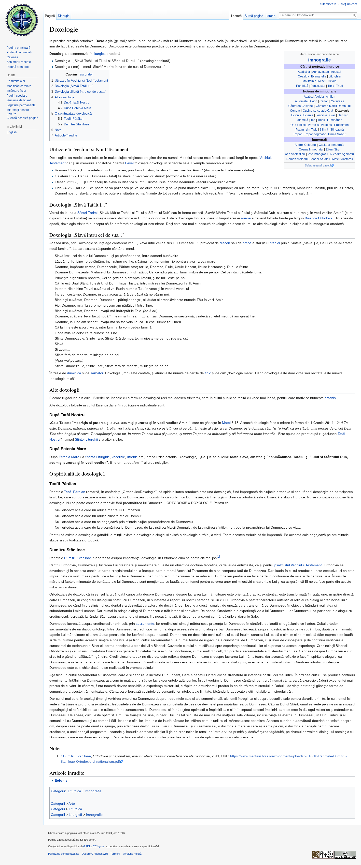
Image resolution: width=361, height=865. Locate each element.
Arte (72, 803)
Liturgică (74, 791)
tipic (208, 373)
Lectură (236, 16)
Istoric (270, 16)
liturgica (100, 54)
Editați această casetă (318, 165)
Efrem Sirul (333, 149)
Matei (226, 423)
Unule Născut (337, 134)
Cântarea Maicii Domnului (333, 106)
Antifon (330, 96)
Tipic (331, 86)
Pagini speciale (17, 95)
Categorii (58, 791)
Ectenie (308, 115)
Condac (295, 110)
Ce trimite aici (16, 81)
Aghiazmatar (320, 72)
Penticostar (317, 86)
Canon (324, 101)
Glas (332, 115)
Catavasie (337, 101)
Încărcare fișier (16, 90)
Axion (313, 101)
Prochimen (341, 125)
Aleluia (319, 96)
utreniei (274, 243)
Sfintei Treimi (87, 213)
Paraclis (313, 125)
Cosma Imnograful (311, 149)
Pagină (50, 16)
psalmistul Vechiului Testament (298, 565)
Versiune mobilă (132, 853)
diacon (225, 243)
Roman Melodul (297, 159)
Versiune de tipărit (19, 100)
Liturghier (335, 76)
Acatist (308, 96)
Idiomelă (302, 120)
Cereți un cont (347, 4)
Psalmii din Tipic (306, 129)
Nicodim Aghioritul (342, 154)
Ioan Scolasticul (294, 154)
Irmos (321, 120)
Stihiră (323, 129)
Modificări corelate (19, 86)
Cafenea (12, 57)
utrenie (132, 457)
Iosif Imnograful (318, 154)
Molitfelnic (309, 81)
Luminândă (334, 120)
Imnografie (319, 60)
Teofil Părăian (74, 492)
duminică (74, 373)
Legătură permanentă (21, 105)
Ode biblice (298, 125)
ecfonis (330, 398)
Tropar (297, 134)
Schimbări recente (19, 62)
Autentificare (327, 4)
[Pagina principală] (21, 19)
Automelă (301, 101)
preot (247, 243)
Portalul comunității (19, 52)
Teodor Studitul (320, 159)
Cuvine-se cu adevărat (318, 110)
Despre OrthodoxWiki (95, 853)
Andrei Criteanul (306, 145)
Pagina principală (18, 47)
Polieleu (326, 125)
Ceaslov (303, 76)
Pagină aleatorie (18, 67)
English (12, 132)
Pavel (129, 163)
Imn (312, 120)
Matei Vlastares (342, 159)
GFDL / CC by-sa (93, 846)
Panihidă (302, 86)
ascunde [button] (86, 74)
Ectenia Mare (69, 457)
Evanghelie (318, 76)
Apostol (336, 72)
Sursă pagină (254, 16)
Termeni (115, 853)
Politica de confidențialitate (63, 853)
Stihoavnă (337, 129)
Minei (322, 81)
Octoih (332, 81)
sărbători (97, 373)
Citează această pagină (22, 118)
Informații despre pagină (18, 111)
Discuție (63, 16)
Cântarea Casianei (301, 106)
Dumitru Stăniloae (78, 558)
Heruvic (343, 115)
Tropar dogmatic (315, 134)
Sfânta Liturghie (97, 457)
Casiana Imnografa (331, 145)
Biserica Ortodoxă (319, 218)
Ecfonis (296, 115)
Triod (339, 86)
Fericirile (321, 115)
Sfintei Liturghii (86, 439)
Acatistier (304, 72)
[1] (218, 556)
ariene (246, 218)
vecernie (118, 457)
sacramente (145, 624)
